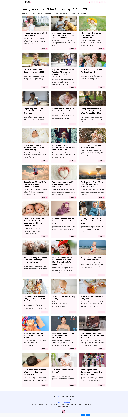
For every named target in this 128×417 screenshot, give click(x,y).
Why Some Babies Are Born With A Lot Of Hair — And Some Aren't (35, 372)
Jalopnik (41, 404)
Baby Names (46, 2)
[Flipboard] (97, 2)
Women (60, 406)
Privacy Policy (70, 396)
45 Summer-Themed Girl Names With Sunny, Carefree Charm (91, 35)
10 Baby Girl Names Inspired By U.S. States (35, 34)
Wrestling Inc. (66, 406)
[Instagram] (92, 2)
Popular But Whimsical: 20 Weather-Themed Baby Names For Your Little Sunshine (63, 73)
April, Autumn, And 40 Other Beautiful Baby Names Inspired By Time (92, 184)
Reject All (88, 415)
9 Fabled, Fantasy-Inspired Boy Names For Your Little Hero (63, 221)
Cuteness (52, 404)
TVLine (46, 404)
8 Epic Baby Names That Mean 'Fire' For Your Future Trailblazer (34, 111)
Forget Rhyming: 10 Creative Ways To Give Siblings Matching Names (35, 260)
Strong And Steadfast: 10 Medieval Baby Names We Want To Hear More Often (91, 111)
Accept (83, 415)
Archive (62, 396)
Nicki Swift (86, 404)
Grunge (63, 404)
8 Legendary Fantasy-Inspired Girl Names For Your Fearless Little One (64, 148)
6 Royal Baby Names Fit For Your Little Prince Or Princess (64, 110)
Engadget (35, 404)
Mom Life (37, 2)
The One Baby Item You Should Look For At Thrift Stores (33, 335)
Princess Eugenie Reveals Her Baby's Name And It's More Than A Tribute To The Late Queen (63, 261)
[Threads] (100, 2)
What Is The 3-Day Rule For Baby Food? (92, 298)
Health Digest (69, 404)
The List (92, 404)
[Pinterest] (95, 2)
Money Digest (78, 404)
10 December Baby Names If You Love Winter (92, 146)
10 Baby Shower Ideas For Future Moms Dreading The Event (92, 221)
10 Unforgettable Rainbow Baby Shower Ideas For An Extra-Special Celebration (34, 299)
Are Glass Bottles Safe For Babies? (62, 371)
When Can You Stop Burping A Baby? (63, 298)
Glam (57, 404)
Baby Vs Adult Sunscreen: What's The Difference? (91, 259)
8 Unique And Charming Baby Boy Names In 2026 (34, 71)
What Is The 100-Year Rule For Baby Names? (91, 71)
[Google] (102, 2)
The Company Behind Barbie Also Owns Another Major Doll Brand (91, 372)
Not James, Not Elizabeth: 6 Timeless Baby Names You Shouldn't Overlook (63, 35)
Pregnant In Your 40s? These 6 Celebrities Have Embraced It (64, 335)
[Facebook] (89, 2)
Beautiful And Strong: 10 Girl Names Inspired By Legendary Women (35, 184)
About (56, 396)
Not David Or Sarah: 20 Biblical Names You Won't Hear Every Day (34, 148)
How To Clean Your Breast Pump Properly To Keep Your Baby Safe (92, 335)
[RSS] (105, 2)
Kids (53, 2)
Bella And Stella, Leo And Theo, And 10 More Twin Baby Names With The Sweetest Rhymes (34, 222)
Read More (44, 48)
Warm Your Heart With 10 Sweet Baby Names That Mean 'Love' (62, 184)
